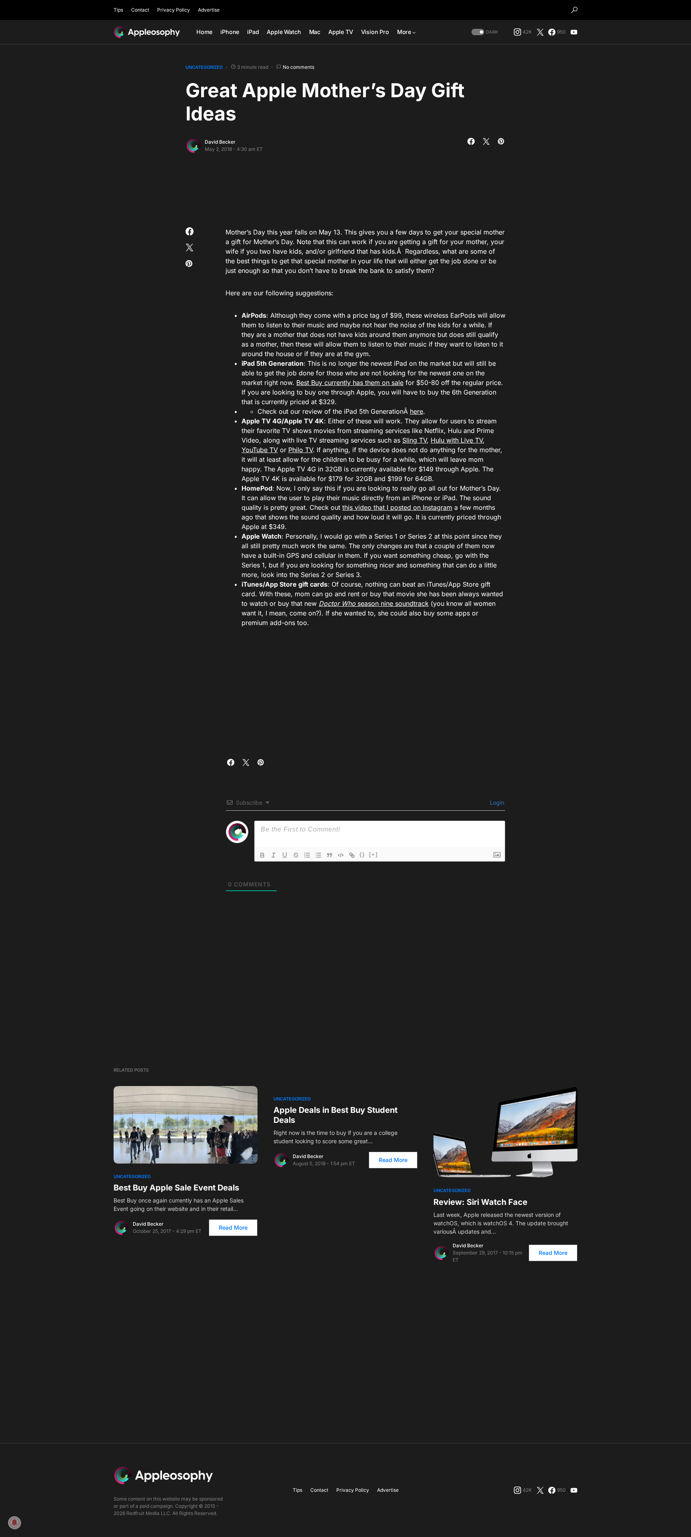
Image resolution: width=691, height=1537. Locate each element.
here (416, 411)
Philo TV (300, 450)
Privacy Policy (173, 10)
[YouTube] (573, 32)
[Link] (351, 855)
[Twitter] (540, 32)
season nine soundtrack (392, 603)
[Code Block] (340, 855)
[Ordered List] (307, 855)
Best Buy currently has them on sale (349, 383)
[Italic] (273, 855)
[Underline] (284, 855)
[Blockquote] (329, 855)
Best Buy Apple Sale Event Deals (176, 1187)
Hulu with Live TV (457, 440)
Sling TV (414, 440)
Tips (118, 10)
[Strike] (296, 855)
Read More (233, 1227)
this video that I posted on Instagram (397, 507)
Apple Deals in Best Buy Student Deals (335, 1115)
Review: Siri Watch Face (480, 1202)
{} (362, 855)
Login (496, 802)
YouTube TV (260, 450)
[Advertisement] (345, 188)
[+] (373, 855)
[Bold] (262, 855)
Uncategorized (204, 67)
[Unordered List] (318, 855)
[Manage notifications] (14, 1522)
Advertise (209, 10)
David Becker (220, 142)
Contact (140, 10)
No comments (298, 67)
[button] (574, 10)
